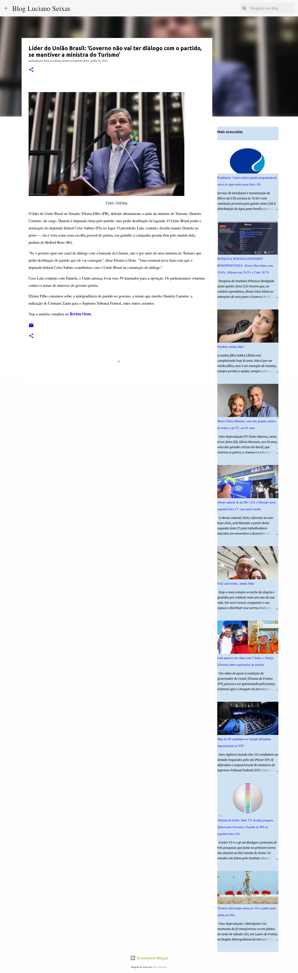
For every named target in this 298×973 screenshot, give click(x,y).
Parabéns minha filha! (230, 347)
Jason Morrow (160, 966)
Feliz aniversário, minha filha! (236, 583)
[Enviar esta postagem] (31, 327)
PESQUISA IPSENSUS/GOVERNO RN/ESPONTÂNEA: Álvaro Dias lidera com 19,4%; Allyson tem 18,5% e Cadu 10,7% (245, 265)
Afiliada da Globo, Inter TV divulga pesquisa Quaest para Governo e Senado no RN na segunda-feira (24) (245, 827)
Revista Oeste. (81, 314)
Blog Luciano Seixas (41, 8)
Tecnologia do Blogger (151, 958)
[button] (31, 70)
